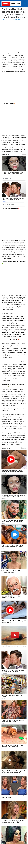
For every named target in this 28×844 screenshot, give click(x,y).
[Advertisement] (14, 37)
